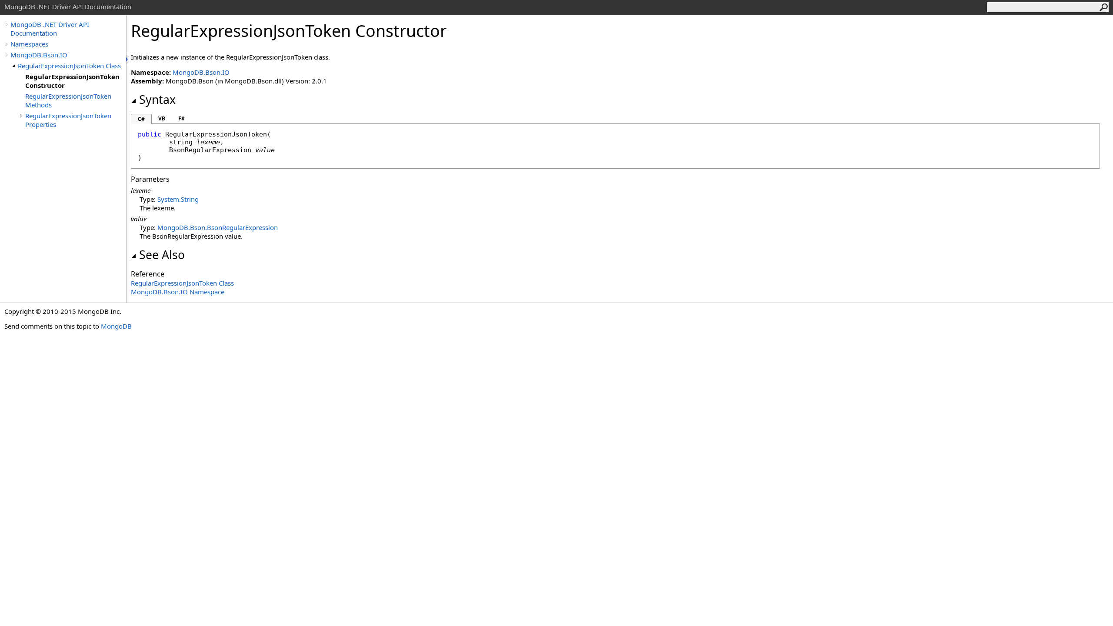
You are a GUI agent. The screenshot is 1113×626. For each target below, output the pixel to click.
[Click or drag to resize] (128, 59)
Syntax (157, 99)
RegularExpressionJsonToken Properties (68, 120)
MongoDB (116, 326)
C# (141, 119)
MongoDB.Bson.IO (38, 54)
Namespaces (29, 44)
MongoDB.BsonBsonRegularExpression (217, 227)
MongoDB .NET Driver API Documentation (49, 28)
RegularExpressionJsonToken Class (69, 65)
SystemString (178, 199)
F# (181, 118)
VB (161, 118)
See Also (162, 255)
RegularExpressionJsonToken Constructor (72, 81)
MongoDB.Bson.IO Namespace (177, 291)
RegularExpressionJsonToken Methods (68, 100)
